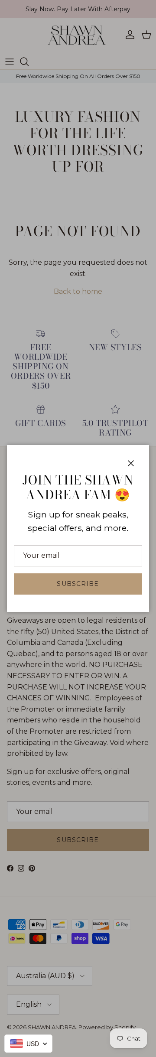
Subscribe (78, 584)
